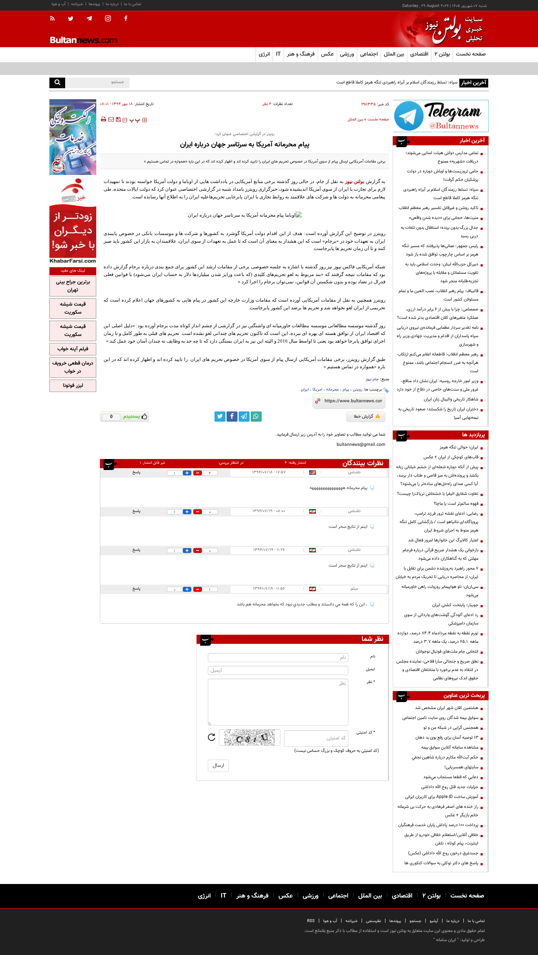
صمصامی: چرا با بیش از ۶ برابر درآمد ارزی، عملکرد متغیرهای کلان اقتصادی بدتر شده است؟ (437, 313)
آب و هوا (59, 4)
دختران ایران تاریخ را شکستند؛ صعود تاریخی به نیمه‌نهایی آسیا (438, 413)
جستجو (415, 921)
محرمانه (332, 390)
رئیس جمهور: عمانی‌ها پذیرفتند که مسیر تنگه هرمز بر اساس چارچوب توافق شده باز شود (440, 250)
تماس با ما (132, 4)
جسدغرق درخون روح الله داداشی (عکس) (443, 853)
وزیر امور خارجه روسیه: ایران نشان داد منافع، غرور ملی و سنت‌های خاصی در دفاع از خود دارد (437, 385)
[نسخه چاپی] (103, 119)
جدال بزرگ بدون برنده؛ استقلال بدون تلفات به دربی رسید (439, 231)
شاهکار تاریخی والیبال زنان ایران (451, 399)
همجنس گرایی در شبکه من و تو (450, 727)
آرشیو (434, 921)
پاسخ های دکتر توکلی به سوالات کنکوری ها (441, 863)
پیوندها (94, 4)
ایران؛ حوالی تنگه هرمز (459, 447)
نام (372, 656)
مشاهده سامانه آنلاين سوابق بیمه (449, 747)
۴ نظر (266, 104)
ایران (305, 390)
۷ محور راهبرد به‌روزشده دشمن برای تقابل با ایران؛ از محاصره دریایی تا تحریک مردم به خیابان (437, 572)
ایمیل (370, 669)
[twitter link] (219, 416)
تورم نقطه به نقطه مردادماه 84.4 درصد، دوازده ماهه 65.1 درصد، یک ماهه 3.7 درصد (437, 637)
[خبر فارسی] (72, 220)
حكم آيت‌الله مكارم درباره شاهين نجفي (445, 757)
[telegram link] (244, 416)
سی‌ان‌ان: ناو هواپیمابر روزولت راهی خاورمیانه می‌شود (439, 590)
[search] (57, 83)
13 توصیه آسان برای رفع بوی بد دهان (446, 737)
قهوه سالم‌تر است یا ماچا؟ (456, 503)
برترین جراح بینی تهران (73, 286)
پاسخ (136, 472)
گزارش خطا (363, 416)
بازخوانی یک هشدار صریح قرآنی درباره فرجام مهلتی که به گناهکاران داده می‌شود (440, 554)
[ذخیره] (118, 119)
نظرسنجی (373, 921)
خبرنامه (77, 4)
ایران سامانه (446, 940)
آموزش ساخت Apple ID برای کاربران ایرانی (441, 797)
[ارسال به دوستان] (111, 119)
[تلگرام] (441, 116)
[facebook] (125, 19)
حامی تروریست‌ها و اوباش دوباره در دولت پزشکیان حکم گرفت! (442, 175)
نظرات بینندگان (363, 463)
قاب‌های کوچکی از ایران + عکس (450, 457)
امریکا (317, 390)
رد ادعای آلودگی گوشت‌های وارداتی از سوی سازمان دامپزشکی (441, 619)
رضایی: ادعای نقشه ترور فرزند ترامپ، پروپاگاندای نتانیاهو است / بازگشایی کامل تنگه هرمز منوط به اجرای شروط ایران (439, 522)
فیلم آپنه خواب (72, 349)
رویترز (357, 390)
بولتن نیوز (355, 181)
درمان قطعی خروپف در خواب (72, 367)
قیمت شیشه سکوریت (73, 309)
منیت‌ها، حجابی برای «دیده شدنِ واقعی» (443, 217)
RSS (311, 921)
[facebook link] (232, 416)
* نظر (371, 682)
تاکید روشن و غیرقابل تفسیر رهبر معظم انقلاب (438, 208)
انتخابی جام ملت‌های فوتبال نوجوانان (447, 651)
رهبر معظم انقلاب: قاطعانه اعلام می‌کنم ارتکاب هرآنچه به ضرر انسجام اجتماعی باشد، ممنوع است (437, 362)
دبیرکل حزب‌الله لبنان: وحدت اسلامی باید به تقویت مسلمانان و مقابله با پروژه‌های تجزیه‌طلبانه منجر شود (441, 272)
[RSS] (54, 19)
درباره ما (112, 4)
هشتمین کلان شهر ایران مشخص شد (446, 708)
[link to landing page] (452, 29)
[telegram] (89, 18)
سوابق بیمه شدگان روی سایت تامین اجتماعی (440, 718)
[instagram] (108, 19)
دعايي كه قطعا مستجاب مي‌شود (450, 777)
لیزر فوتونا (73, 386)
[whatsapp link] (256, 416)
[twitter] (70, 19)
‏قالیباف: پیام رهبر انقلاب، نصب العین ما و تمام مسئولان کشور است (438, 295)
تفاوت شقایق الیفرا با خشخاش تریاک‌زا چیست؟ (437, 493)
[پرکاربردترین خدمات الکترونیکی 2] (72, 137)
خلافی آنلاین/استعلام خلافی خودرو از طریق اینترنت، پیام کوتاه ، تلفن (441, 839)
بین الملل (355, 119)
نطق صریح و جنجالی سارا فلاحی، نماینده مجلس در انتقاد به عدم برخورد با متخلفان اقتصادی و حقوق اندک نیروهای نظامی (437, 670)
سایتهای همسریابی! (461, 767)
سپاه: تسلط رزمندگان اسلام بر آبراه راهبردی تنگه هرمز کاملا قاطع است (396, 82)
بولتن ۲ (442, 54)
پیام (346, 390)
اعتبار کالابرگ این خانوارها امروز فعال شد (443, 540)
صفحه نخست (471, 54)
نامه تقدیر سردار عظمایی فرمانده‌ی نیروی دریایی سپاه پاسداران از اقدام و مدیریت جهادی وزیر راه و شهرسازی (437, 336)
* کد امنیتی (365, 733)
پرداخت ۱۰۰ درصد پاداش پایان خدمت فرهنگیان (438, 825)
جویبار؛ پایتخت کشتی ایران (455, 605)
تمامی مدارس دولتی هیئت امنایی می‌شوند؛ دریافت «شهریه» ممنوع (442, 157)
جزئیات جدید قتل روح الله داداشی (449, 787)
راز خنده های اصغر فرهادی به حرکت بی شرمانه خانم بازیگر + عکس (437, 810)
